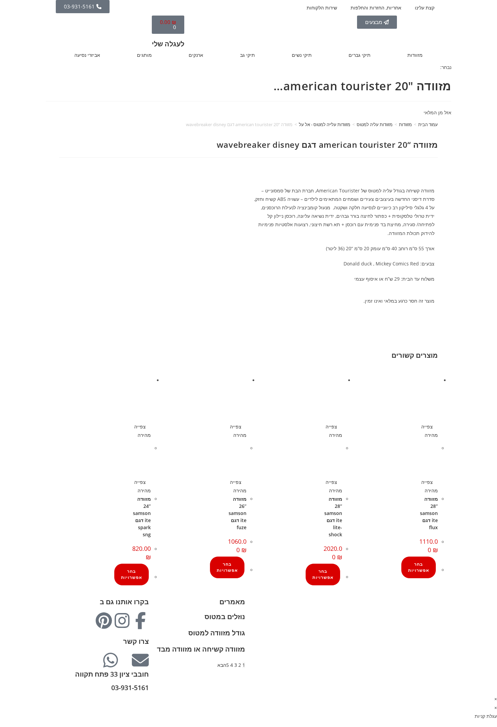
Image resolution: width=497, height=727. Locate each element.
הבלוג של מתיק (422, 611)
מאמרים (232, 601)
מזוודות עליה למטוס (375, 124)
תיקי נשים (302, 55)
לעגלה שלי (168, 43)
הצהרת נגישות (423, 654)
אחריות (430, 619)
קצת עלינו (424, 7)
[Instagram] (122, 620)
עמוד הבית (428, 124)
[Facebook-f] (140, 620)
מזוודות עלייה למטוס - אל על (324, 124)
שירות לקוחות (424, 637)
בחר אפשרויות (418, 567)
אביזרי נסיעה (87, 55)
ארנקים (196, 55)
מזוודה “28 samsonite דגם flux (429, 513)
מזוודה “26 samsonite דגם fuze (237, 513)
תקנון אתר (427, 645)
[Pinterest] (103, 620)
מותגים (144, 55)
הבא (221, 665)
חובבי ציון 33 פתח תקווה (112, 674)
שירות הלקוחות (322, 7)
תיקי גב (247, 55)
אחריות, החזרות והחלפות (376, 7)
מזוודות (415, 55)
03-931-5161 (130, 687)
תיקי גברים (360, 55)
